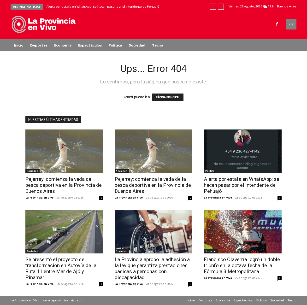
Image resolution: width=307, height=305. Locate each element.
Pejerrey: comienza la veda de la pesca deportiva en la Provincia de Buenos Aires (153, 185)
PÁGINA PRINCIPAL (168, 97)
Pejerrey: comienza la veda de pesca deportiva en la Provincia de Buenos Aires (63, 185)
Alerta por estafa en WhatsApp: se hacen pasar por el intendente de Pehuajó (103, 6)
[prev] (213, 7)
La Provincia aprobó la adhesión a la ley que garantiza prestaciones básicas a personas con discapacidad (152, 268)
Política (209, 171)
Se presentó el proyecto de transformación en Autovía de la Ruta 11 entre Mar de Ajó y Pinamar (60, 268)
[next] (221, 7)
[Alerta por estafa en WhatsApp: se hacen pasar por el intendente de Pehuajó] (243, 151)
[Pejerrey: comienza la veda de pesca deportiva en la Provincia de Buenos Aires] (64, 151)
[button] (291, 24)
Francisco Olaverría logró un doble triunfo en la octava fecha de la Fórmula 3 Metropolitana (242, 265)
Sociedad (32, 171)
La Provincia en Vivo (39, 197)
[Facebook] (277, 24)
